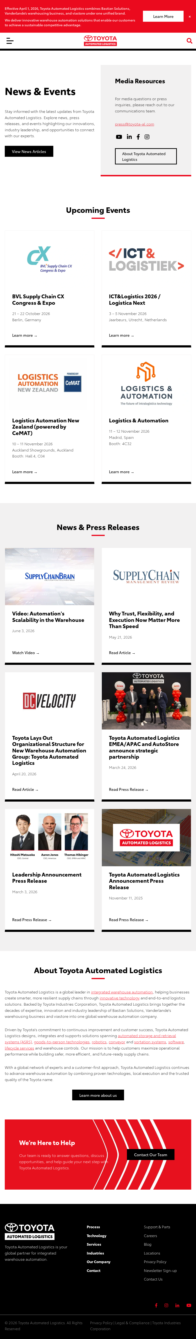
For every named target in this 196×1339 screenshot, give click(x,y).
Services (94, 1244)
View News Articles (29, 151)
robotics (99, 1041)
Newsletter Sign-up (160, 1270)
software (176, 1041)
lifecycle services (19, 1047)
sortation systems (150, 1041)
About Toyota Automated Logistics (144, 156)
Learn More (163, 16)
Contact (93, 1270)
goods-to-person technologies (62, 1041)
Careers (150, 1235)
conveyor (117, 1041)
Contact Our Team (150, 1154)
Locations (152, 1252)
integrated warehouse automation (122, 991)
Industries (95, 1252)
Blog (148, 1244)
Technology (96, 1235)
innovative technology (120, 997)
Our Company (98, 1261)
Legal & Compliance (132, 1322)
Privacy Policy (155, 1261)
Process (93, 1226)
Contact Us (153, 1278)
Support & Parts (157, 1226)
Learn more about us (98, 1095)
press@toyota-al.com (134, 123)
